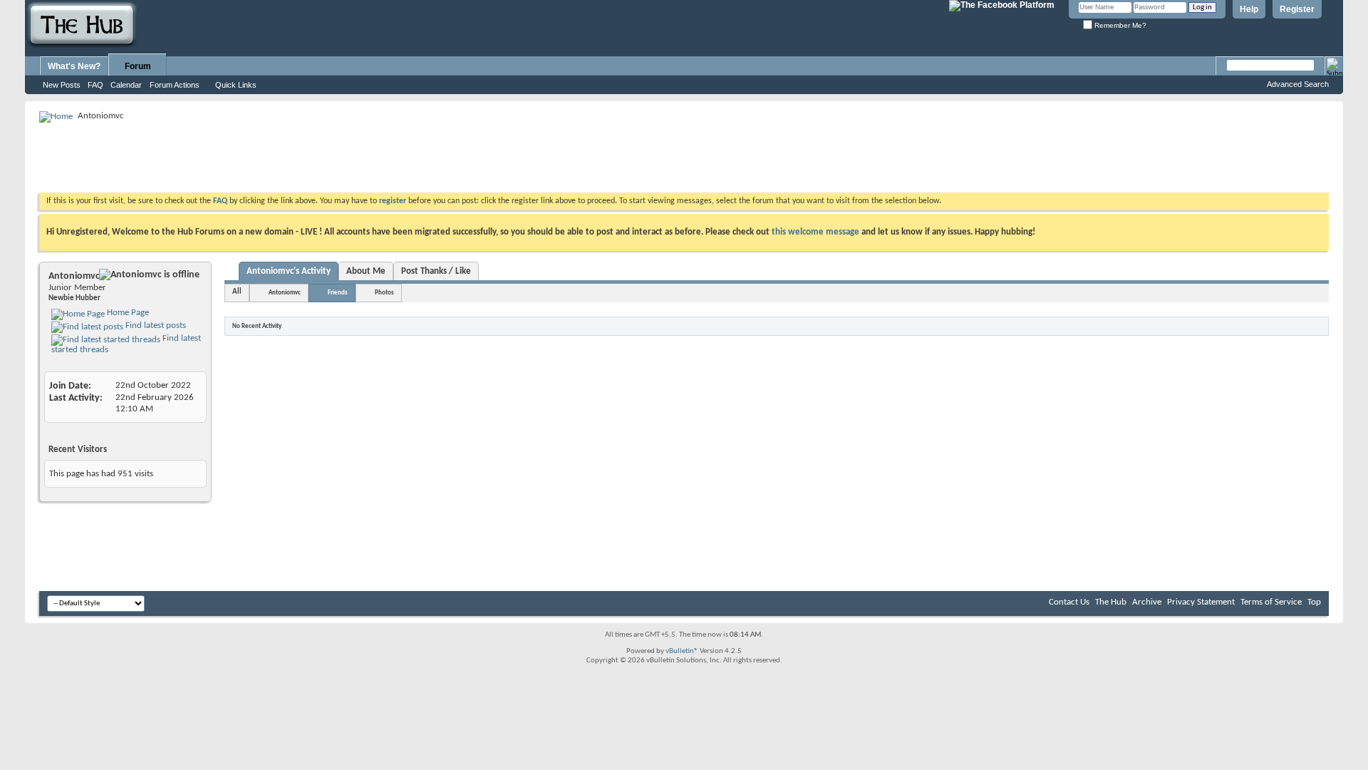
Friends (338, 292)
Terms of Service (1271, 602)
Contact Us (1069, 602)
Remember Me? (1119, 25)
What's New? (74, 66)
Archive (1146, 602)
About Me (365, 271)
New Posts (62, 85)
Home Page (127, 312)
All (237, 292)
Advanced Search (1298, 84)
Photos (384, 292)
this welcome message (815, 232)
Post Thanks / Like (436, 271)
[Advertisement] (298, 157)
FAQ (95, 85)
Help (1249, 9)
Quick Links (235, 85)
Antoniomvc (285, 292)
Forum (138, 66)
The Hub (1110, 602)
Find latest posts (154, 325)
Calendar (126, 85)
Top (1314, 602)
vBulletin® (681, 651)
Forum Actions (175, 85)
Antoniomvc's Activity (289, 271)
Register (1297, 9)
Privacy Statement (1201, 602)
